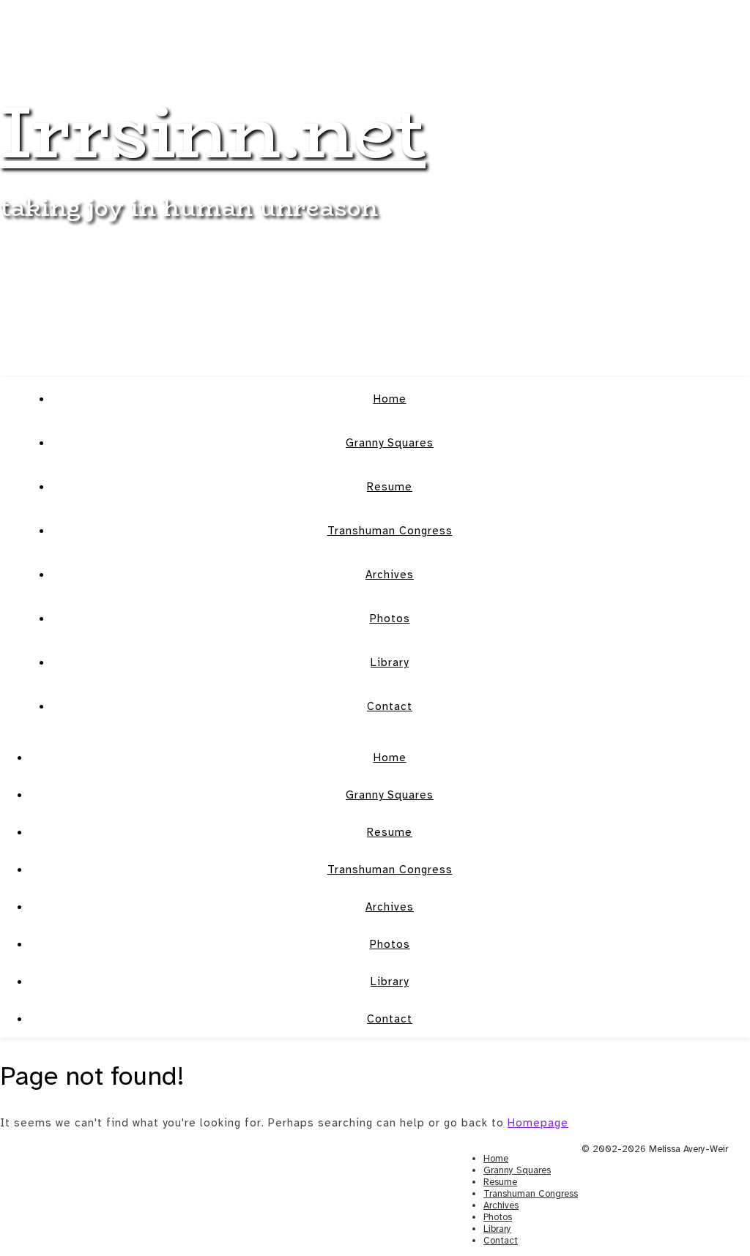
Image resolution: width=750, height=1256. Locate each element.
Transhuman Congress (390, 530)
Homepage (538, 1122)
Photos (390, 618)
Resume (389, 486)
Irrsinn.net (213, 131)
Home (390, 398)
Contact (389, 706)
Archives (389, 574)
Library (390, 662)
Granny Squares (390, 442)
